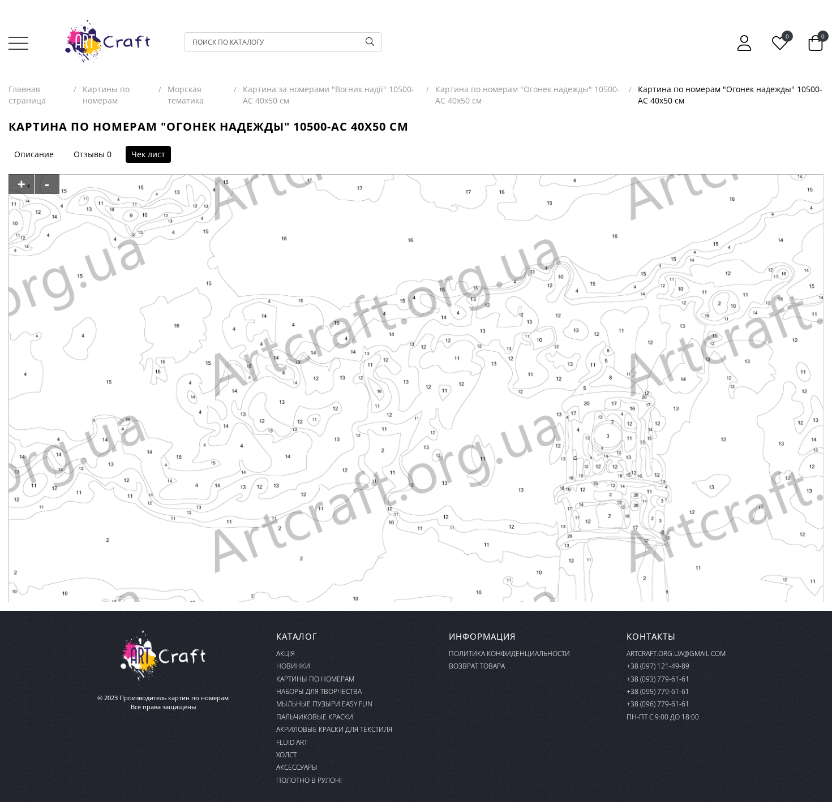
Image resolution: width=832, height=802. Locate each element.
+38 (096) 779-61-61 (658, 704)
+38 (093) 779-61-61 (658, 679)
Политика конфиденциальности (509, 653)
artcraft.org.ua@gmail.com (676, 653)
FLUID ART (291, 742)
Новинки (293, 666)
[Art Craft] (107, 42)
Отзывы (89, 154)
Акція (285, 653)
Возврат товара (477, 666)
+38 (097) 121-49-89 (658, 666)
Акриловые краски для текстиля (334, 729)
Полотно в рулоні (309, 780)
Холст (286, 755)
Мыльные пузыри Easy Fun (324, 704)
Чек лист (148, 154)
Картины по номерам (315, 679)
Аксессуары (297, 767)
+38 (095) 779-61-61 (658, 691)
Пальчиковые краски (314, 717)
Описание (34, 154)
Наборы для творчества (319, 691)
